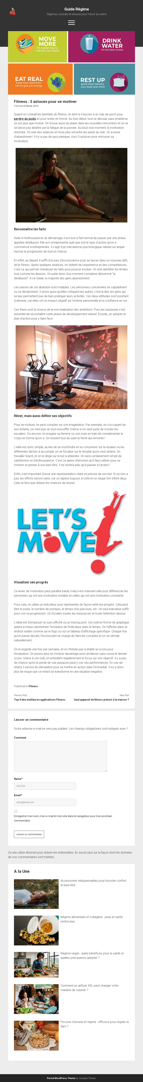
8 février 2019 (31, 106)
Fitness (33, 686)
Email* (18, 795)
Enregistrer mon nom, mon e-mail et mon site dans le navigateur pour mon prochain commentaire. (63, 818)
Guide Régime (76, 9)
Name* (18, 778)
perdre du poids (25, 119)
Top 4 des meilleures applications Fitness (39, 699)
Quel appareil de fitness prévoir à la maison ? (101, 699)
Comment (20, 737)
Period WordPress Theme (61, 1078)
